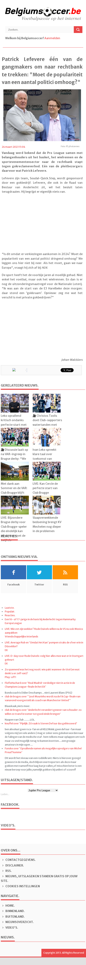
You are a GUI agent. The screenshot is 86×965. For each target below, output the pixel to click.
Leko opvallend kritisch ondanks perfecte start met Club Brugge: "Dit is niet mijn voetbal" (14, 425)
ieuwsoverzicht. (19, 922)
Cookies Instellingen (22, 886)
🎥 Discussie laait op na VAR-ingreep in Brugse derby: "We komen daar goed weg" (14, 459)
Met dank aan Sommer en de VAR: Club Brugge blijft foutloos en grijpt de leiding (15, 492)
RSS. (8, 871)
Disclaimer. (14, 865)
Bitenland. (15, 916)
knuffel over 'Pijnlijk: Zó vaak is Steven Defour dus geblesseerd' (41, 723)
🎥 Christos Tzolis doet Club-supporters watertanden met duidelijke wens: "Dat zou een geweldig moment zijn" (47, 427)
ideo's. (11, 927)
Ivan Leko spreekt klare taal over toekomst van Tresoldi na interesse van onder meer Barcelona (47, 461)
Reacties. (10, 615)
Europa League (13, 623)
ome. (10, 905)
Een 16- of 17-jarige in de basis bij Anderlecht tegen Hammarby (40, 619)
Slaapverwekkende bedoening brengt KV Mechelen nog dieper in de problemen (47, 524)
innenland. (15, 911)
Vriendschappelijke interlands (21, 636)
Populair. (10, 611)
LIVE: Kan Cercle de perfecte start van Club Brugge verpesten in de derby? (45, 492)
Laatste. (9, 607)
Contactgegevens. (20, 860)
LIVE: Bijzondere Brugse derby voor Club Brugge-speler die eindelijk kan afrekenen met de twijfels (14, 529)
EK (6, 650)
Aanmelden (52, 38)
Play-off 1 (10, 677)
